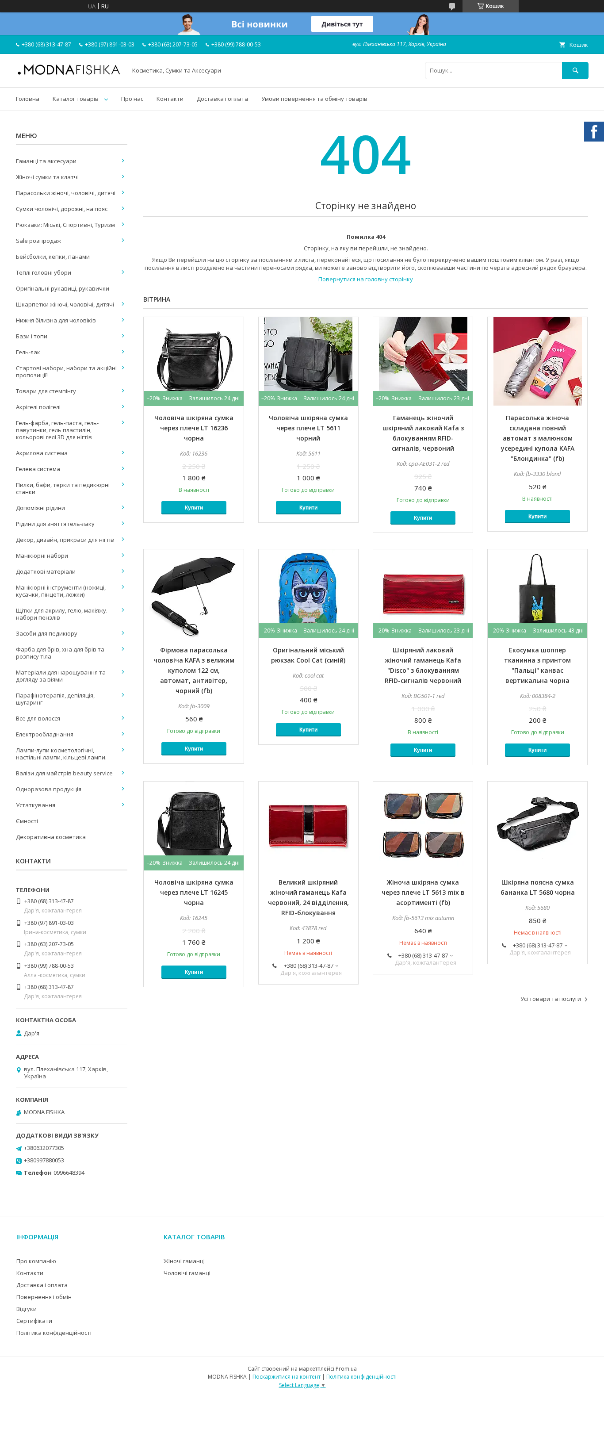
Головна (27, 99)
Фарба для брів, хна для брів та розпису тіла (60, 652)
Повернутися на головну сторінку (365, 279)
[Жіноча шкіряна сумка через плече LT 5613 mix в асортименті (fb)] (423, 826)
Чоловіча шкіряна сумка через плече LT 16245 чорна (193, 892)
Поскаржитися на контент (286, 1376)
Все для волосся (38, 718)
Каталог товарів (76, 99)
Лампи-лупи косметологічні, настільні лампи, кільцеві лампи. (61, 753)
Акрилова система (42, 453)
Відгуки (26, 1309)
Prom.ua (346, 1368)
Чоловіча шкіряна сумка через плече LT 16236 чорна (193, 428)
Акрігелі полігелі (38, 407)
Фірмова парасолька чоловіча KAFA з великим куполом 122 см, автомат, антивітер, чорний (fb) (193, 670)
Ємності (27, 821)
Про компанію (36, 1261)
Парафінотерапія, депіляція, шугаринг (55, 698)
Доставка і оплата (222, 99)
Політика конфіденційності (54, 1333)
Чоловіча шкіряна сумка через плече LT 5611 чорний (308, 428)
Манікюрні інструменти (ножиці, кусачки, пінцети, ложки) (61, 590)
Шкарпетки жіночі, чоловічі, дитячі (65, 304)
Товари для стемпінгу (46, 391)
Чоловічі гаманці (187, 1273)
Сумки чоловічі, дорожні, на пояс (61, 209)
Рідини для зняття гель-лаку (55, 524)
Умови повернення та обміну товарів (314, 99)
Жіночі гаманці (184, 1261)
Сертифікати (34, 1321)
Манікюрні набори (42, 556)
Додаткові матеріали (46, 571)
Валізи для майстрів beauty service (64, 773)
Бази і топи (31, 336)
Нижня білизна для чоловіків (56, 320)
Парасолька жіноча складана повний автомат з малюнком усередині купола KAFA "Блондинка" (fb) (537, 438)
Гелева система (38, 469)
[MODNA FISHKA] (69, 74)
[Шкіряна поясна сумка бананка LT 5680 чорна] (537, 826)
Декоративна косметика (51, 837)
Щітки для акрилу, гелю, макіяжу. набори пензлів (61, 613)
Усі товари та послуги (550, 999)
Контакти (170, 99)
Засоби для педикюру (46, 633)
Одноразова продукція (48, 789)
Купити (194, 508)
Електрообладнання (44, 734)
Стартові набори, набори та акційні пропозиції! (66, 371)
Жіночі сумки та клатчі (47, 177)
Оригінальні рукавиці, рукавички (62, 288)
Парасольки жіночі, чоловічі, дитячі (65, 193)
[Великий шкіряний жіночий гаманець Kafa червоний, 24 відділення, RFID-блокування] (308, 826)
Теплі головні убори (43, 272)
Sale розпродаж (38, 241)
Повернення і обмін (44, 1297)
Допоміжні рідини (40, 508)
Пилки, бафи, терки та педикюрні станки (63, 488)
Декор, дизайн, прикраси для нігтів (65, 540)
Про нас (132, 99)
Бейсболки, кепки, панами (53, 257)
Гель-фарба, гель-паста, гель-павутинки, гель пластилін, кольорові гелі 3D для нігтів (57, 430)
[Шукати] (575, 70)
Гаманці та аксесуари (46, 161)
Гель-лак (28, 352)
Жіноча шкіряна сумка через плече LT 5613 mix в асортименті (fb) (423, 892)
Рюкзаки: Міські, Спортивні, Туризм (65, 225)
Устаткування (35, 805)
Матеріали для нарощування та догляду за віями (61, 675)
